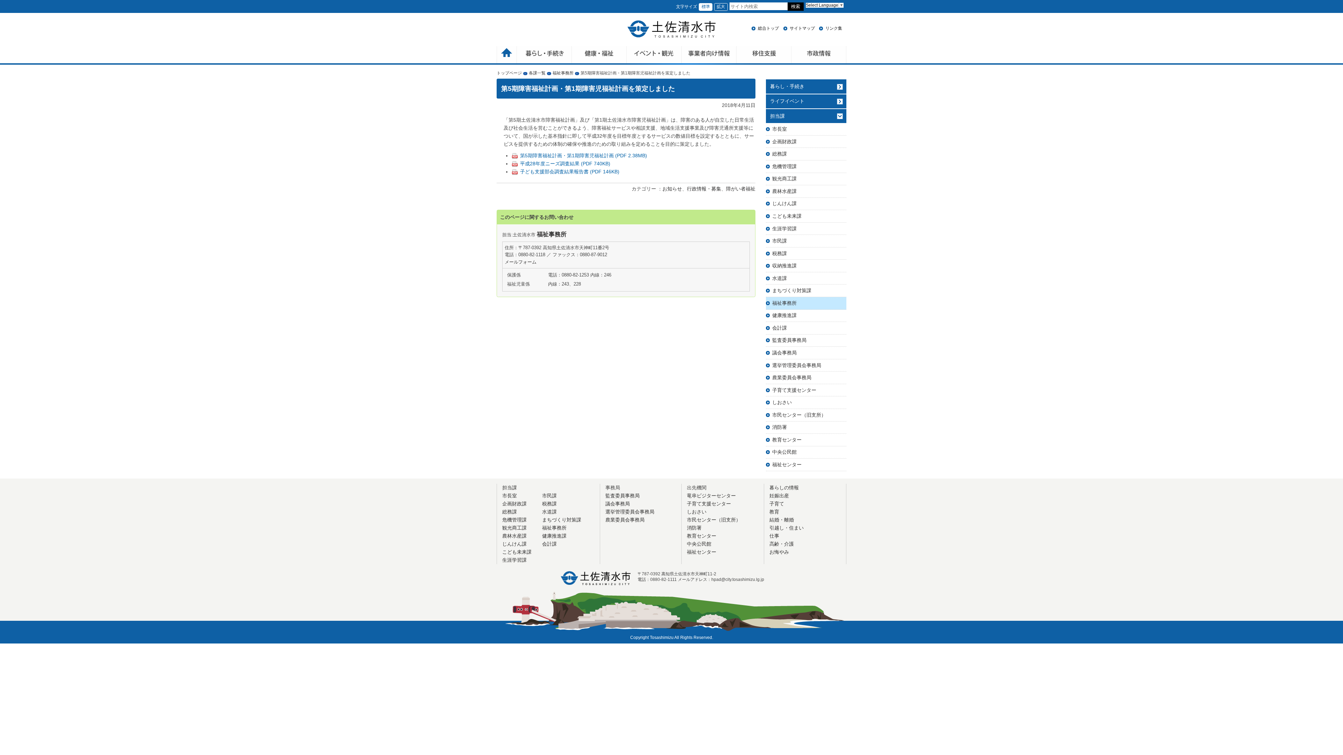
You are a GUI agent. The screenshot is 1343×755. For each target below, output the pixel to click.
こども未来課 (787, 216)
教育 (774, 512)
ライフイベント (787, 101)
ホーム (507, 55)
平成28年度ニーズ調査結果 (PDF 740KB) (565, 163)
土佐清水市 (671, 29)
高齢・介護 (781, 544)
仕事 (774, 536)
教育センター (787, 440)
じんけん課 (784, 203)
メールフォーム (521, 262)
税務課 (779, 253)
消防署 (779, 427)
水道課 (779, 278)
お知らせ (672, 189)
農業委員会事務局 (791, 377)
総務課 (779, 154)
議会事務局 (784, 352)
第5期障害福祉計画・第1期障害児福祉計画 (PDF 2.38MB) (583, 155)
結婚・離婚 (781, 520)
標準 (706, 6)
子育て (776, 503)
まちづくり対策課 (791, 290)
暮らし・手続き (787, 86)
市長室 (779, 129)
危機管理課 (784, 166)
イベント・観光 (654, 55)
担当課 (777, 116)
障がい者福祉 (740, 189)
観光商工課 (784, 178)
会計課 (779, 328)
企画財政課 (784, 141)
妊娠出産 (779, 495)
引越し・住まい (786, 528)
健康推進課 (784, 315)
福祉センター (787, 464)
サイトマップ (802, 28)
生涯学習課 (784, 228)
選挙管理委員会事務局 (796, 365)
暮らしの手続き (544, 55)
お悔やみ (779, 552)
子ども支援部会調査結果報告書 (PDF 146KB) (569, 171)
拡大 (721, 6)
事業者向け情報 (709, 55)
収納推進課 (784, 265)
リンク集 (833, 28)
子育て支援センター (794, 390)
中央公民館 (784, 452)
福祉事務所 (563, 73)
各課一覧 (537, 73)
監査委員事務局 (789, 340)
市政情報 (818, 55)
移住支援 (764, 55)
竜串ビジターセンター (711, 495)
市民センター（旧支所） (799, 415)
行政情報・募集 (704, 189)
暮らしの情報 (784, 487)
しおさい (782, 402)
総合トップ (768, 28)
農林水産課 (784, 191)
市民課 (779, 241)
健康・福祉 (599, 55)
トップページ (509, 73)
